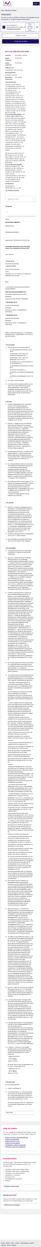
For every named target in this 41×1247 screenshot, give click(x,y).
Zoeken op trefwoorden (12, 1139)
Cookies (17, 1242)
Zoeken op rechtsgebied (12, 1143)
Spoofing (31, 1242)
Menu (36, 3)
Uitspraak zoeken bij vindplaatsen (15, 1147)
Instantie (8, 55)
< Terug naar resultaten (20, 41)
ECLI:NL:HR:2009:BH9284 (13, 114)
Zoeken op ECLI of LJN (12, 1141)
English (3, 1242)
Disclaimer (13, 1245)
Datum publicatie (8, 64)
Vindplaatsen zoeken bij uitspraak (15, 1145)
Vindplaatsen (9, 183)
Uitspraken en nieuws (10, 10)
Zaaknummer (9, 68)
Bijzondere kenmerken (8, 78)
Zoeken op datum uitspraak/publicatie (16, 1137)
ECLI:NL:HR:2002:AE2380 (13, 164)
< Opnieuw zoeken (20, 35)
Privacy (12, 1242)
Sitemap (8, 1242)
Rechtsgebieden (10, 72)
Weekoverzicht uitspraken (12, 1205)
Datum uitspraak (8, 59)
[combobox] (20, 199)
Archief (8, 1245)
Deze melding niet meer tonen (30, 27)
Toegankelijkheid (24, 1242)
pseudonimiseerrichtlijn (13, 29)
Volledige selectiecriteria (11, 1186)
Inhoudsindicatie (10, 82)
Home (2, 10)
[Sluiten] (37, 27)
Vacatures (3, 1245)
